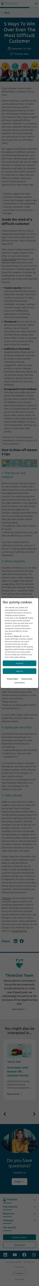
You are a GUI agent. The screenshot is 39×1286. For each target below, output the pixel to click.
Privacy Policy (12, 678)
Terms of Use (26, 678)
